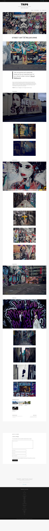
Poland (24, 500)
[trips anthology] (24, 8)
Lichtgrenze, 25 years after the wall (14, 410)
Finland (25, 496)
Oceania (9, 47)
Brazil (24, 511)
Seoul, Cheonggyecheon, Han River (27, 405)
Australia (24, 36)
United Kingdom (24, 503)
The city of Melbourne (14, 404)
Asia (40, 10)
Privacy (20, 482)
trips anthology (24, 479)
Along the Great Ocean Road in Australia (21, 405)
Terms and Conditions (26, 482)
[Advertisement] (24, 427)
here (20, 87)
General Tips (44, 10)
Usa (24, 514)
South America (36, 10)
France (24, 497)
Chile (24, 512)
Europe (32, 10)
